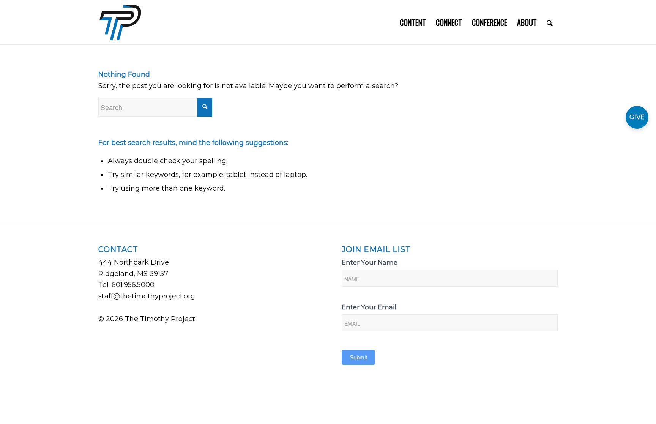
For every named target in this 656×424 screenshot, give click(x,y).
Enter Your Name (369, 262)
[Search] (550, 22)
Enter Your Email (369, 307)
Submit (358, 357)
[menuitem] (413, 22)
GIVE (637, 117)
